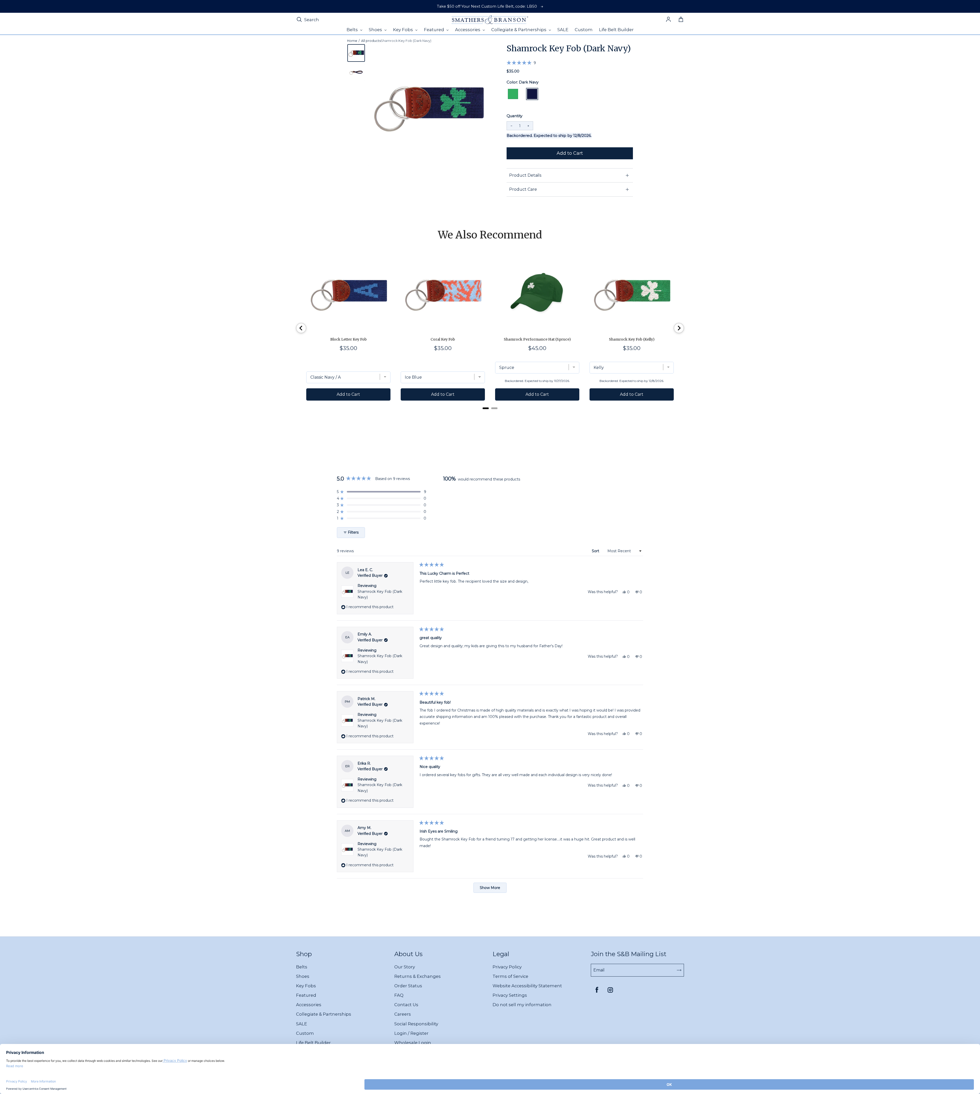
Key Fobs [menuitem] (403, 29)
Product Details (525, 175)
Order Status (408, 985)
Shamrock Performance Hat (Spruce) (537, 339)
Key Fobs (306, 985)
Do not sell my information (522, 1004)
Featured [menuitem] (434, 29)
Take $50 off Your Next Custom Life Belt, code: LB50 (487, 6)
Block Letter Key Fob (348, 339)
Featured (306, 995)
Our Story (404, 966)
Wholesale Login (412, 1042)
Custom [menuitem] (584, 29)
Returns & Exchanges (417, 976)
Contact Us (406, 1004)
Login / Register (411, 1033)
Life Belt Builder (313, 1042)
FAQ (398, 995)
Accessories (308, 1004)
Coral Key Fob (443, 339)
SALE (301, 1023)
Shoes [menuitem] (376, 29)
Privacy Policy (507, 966)
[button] (521, 62)
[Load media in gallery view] (356, 53)
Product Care (523, 189)
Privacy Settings (510, 995)
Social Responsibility (416, 1023)
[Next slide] (679, 328)
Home (352, 41)
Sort (596, 551)
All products (371, 41)
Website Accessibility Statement (527, 985)
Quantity (514, 116)
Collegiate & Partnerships (323, 1014)
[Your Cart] (681, 20)
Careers (402, 1014)
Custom (305, 1033)
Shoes (302, 976)
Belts (301, 966)
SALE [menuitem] (562, 29)
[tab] (486, 408)
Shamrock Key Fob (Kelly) (632, 339)
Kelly (513, 94)
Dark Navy (532, 94)
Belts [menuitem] (353, 29)
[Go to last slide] (301, 328)
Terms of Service (510, 976)
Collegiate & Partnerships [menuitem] (519, 29)
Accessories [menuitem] (468, 29)
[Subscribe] (679, 970)
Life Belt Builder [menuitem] (616, 29)
